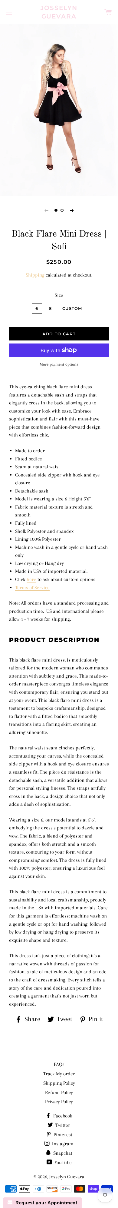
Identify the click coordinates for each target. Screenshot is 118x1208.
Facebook (62, 1116)
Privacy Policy (59, 1101)
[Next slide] (71, 210)
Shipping (35, 275)
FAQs (59, 1064)
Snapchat (62, 1153)
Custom (72, 308)
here (31, 579)
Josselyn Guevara (59, 12)
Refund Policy (59, 1092)
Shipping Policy (59, 1083)
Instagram (62, 1144)
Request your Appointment (44, 1202)
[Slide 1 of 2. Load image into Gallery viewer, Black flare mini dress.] (56, 210)
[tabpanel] (59, 109)
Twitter (62, 1125)
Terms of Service (32, 587)
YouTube (62, 1162)
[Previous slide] (46, 210)
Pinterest (62, 1134)
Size (59, 295)
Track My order (59, 1074)
